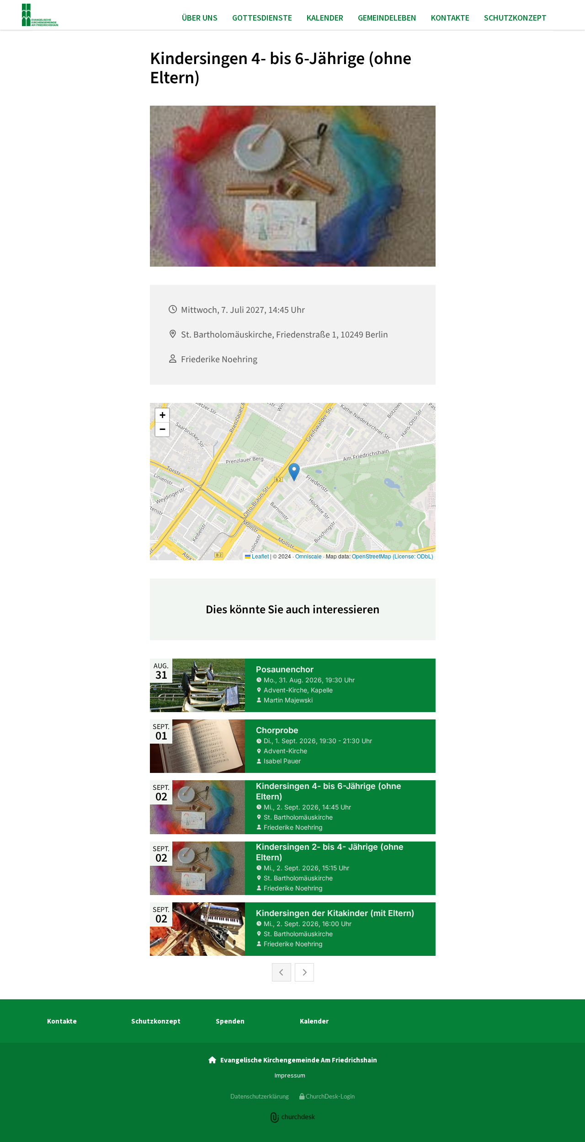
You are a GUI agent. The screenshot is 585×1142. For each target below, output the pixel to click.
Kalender (325, 17)
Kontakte (450, 17)
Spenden (230, 1021)
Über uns (200, 17)
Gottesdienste (262, 17)
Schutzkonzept (515, 17)
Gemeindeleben (387, 17)
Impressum (290, 1075)
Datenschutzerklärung (259, 1096)
